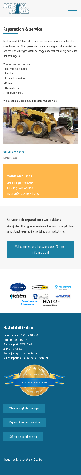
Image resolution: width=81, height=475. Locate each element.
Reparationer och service (24, 422)
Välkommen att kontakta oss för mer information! (40, 249)
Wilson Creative (34, 459)
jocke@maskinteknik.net (24, 353)
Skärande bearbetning (23, 437)
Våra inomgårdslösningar (24, 408)
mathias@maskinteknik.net (23, 193)
